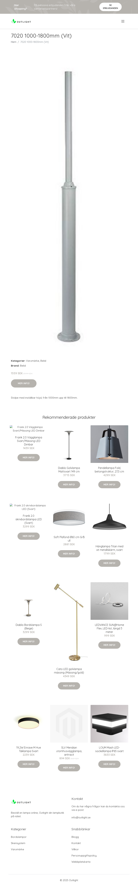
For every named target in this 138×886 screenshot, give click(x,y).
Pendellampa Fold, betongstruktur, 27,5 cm (109, 469)
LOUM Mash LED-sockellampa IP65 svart (109, 749)
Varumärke (32, 360)
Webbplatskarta (81, 861)
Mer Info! (24, 383)
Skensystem (18, 843)
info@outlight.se (81, 817)
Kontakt (76, 843)
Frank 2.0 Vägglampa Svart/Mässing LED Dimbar (28, 441)
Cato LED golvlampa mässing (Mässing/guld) (69, 670)
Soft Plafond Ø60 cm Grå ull (69, 538)
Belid (43, 360)
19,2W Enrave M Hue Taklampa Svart (28, 749)
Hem (13, 41)
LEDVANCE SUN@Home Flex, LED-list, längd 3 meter (109, 628)
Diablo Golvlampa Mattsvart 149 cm (69, 469)
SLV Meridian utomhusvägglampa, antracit (69, 751)
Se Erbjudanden (110, 6)
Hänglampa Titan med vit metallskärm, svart (109, 548)
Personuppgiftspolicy (84, 855)
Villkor (75, 849)
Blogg (75, 837)
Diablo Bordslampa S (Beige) (29, 626)
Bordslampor (19, 837)
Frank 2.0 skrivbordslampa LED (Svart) (28, 519)
